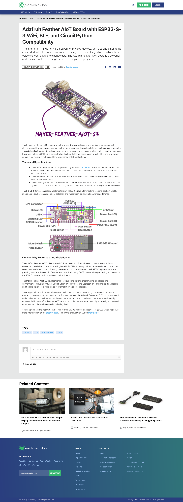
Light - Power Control (135, 462)
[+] (67, 357)
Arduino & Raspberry (107, 458)
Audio (101, 453)
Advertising (58, 461)
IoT (48, 67)
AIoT (36, 333)
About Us (22, 461)
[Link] (61, 357)
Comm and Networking (33, 67)
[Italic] (36, 357)
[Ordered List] (47, 357)
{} (64, 357)
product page (52, 312)
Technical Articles (82, 471)
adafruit (27, 333)
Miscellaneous (105, 471)
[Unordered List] (50, 357)
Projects (78, 467)
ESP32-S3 (87, 167)
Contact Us (33, 461)
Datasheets (79, 12)
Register (144, 5)
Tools (49, 12)
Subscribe (55, 473)
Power (129, 458)
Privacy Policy (133, 500)
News (77, 453)
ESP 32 (59, 333)
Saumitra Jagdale (72, 67)
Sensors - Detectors (134, 471)
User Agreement (158, 500)
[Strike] (43, 357)
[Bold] (33, 357)
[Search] (133, 5)
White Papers (80, 480)
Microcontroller (105, 467)
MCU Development (107, 462)
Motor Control (132, 453)
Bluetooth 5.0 (47, 333)
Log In (158, 5)
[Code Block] (57, 357)
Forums (38, 12)
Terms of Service (145, 500)
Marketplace (93, 312)
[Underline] (40, 357)
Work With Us (45, 461)
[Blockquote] (54, 357)
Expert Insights (81, 458)
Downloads (79, 485)
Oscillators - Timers (134, 467)
